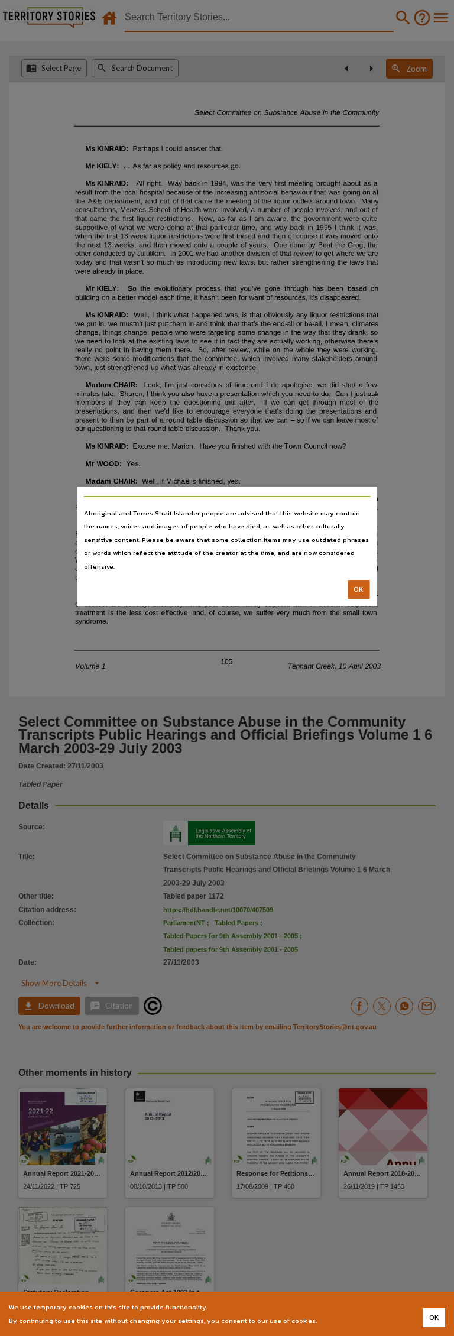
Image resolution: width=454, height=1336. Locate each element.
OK (359, 589)
